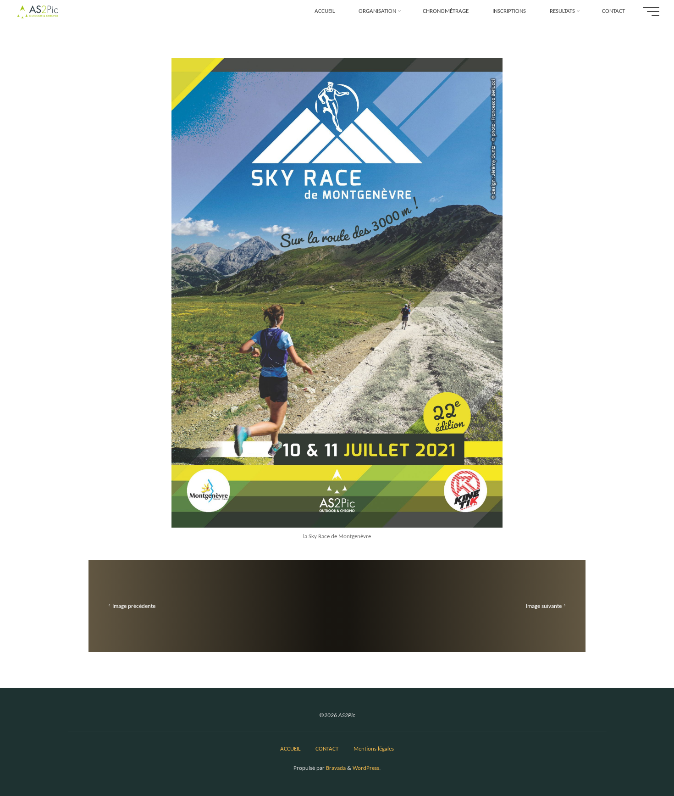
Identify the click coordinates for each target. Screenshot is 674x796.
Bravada (335, 768)
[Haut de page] (638, 760)
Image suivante (544, 606)
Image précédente (133, 606)
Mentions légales (374, 749)
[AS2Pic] (38, 11)
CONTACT (326, 749)
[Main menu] (651, 11)
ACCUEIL (290, 749)
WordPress (366, 768)
